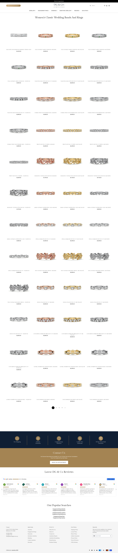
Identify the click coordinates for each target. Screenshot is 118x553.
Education (30, 542)
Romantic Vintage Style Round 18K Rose (46, 175)
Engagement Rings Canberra (59, 512)
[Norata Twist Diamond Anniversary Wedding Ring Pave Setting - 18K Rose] (45, 98)
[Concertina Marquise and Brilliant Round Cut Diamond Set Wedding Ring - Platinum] (18, 352)
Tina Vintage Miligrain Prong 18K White (99, 270)
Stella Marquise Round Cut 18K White (99, 239)
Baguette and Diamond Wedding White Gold (18, 49)
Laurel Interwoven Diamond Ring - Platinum (18, 399)
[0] (109, 5)
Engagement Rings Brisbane (59, 510)
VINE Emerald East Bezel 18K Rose (46, 399)
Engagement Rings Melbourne (59, 514)
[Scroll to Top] (115, 546)
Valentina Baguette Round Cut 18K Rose (46, 81)
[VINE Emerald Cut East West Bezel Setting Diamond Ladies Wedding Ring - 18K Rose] (45, 385)
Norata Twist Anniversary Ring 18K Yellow (72, 112)
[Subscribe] (110, 536)
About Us (51, 531)
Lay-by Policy (74, 531)
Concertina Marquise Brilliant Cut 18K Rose (45, 333)
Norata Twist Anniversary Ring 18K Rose (46, 112)
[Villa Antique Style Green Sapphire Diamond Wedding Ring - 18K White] (99, 35)
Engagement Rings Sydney (59, 517)
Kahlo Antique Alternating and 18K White (99, 207)
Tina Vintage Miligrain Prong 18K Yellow (72, 270)
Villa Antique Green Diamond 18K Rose (45, 49)
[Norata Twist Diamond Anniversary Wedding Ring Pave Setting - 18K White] (99, 98)
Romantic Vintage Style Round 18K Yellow (72, 175)
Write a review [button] (111, 479)
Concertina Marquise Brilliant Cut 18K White (99, 333)
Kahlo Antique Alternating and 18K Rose (45, 207)
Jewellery (30, 529)
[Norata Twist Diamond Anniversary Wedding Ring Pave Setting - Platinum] (18, 129)
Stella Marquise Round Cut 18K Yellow (72, 239)
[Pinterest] (89, 550)
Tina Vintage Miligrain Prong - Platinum (19, 302)
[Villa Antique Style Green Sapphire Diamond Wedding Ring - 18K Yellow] (72, 35)
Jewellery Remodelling (54, 538)
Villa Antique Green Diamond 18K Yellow (72, 49)
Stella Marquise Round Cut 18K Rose (45, 239)
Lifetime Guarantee (75, 536)
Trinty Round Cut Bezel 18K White (99, 144)
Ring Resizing (52, 540)
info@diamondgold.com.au (12, 536)
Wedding (30, 538)
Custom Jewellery (32, 540)
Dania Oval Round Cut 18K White (99, 302)
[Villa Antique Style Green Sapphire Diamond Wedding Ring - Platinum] (18, 66)
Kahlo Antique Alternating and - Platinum (19, 239)
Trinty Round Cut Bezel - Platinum (18, 175)
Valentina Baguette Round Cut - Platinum (18, 112)
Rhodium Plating (53, 542)
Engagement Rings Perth (59, 516)
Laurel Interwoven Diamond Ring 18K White (99, 366)
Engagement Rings (32, 531)
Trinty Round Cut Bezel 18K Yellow (72, 144)
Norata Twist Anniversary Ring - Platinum (18, 144)
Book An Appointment (59, 1)
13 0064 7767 (9, 534)
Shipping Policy (74, 529)
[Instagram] (94, 550)
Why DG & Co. (52, 529)
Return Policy (74, 533)
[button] (116, 489)
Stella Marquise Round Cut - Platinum (18, 270)
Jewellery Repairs (53, 536)
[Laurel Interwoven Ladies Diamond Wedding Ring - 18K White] (99, 352)
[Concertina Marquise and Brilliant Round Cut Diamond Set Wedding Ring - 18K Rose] (45, 319)
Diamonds (30, 533)
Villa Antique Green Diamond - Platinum (19, 81)
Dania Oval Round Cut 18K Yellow (72, 302)
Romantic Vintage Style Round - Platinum (18, 207)
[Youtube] (96, 550)
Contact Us (51, 533)
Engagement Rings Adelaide (59, 509)
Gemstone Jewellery (32, 536)
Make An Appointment (59, 462)
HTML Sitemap (74, 542)
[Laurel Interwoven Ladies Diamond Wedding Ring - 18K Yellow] (72, 352)
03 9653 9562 (9, 533)
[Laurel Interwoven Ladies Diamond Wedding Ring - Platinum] (18, 385)
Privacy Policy (74, 538)
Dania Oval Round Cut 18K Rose (45, 302)
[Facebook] (91, 550)
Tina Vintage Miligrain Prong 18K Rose (45, 270)
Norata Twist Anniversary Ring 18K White (99, 112)
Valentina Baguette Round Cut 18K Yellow (72, 81)
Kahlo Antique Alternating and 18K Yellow (72, 207)
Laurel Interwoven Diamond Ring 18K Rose (45, 366)
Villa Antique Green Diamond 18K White (99, 49)
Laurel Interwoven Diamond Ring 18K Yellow (72, 366)
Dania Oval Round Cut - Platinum (19, 333)
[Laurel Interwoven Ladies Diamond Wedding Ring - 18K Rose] (45, 352)
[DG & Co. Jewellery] (59, 5)
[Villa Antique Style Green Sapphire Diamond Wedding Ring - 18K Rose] (45, 35)
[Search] (90, 5)
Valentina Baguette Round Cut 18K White (99, 81)
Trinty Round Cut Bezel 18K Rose (46, 144)
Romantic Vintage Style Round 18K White (99, 175)
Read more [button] (5, 494)
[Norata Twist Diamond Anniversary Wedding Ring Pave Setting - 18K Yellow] (72, 98)
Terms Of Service (74, 540)
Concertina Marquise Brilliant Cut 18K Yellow (72, 334)
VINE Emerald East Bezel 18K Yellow (72, 399)
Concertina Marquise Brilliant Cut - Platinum (19, 367)
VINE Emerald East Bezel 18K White (99, 399)
